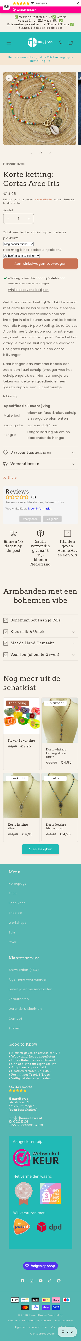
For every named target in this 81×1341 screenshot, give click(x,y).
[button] (8, 42)
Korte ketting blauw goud (56, 826)
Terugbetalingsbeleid (36, 1320)
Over (12, 942)
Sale (12, 932)
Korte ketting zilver (18, 826)
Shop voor (17, 903)
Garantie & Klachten (25, 1009)
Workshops (17, 923)
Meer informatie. (40, 508)
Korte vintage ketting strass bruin (56, 753)
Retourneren (19, 999)
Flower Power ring (21, 740)
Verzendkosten (44, 199)
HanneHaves (38, 1315)
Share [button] (12, 477)
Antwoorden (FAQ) (24, 970)
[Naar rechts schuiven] (50, 153)
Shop (13, 893)
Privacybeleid (64, 1320)
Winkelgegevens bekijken (28, 290)
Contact (15, 1018)
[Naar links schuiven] (31, 153)
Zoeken (15, 1028)
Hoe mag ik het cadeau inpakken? (32, 249)
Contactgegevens (42, 1333)
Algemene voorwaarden (28, 979)
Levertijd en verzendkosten (30, 989)
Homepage (18, 883)
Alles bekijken (40, 849)
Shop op (15, 913)
